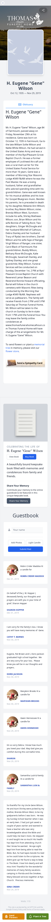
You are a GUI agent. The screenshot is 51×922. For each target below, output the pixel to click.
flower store (12, 351)
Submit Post (25, 549)
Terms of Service (33, 909)
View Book (14, 456)
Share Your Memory (18, 500)
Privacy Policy (17, 909)
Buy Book (29, 456)
